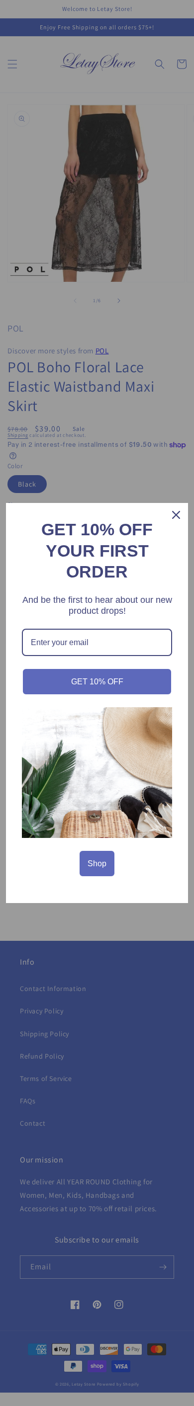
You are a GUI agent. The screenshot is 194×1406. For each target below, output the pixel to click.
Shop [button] (97, 863)
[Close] (176, 515)
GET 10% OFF (97, 681)
